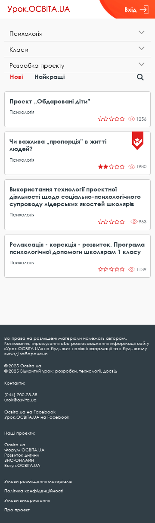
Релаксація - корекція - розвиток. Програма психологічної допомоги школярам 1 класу (77, 248)
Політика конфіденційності (33, 490)
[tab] (77, 33)
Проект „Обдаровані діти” (49, 101)
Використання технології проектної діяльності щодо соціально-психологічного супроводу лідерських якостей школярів (75, 196)
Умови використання (27, 500)
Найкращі (49, 76)
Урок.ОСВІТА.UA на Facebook (36, 417)
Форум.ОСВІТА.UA (24, 449)
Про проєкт (17, 509)
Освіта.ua (14, 444)
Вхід (130, 9)
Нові (16, 76)
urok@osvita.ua (20, 399)
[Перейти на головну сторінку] (38, 9)
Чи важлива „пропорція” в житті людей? (57, 145)
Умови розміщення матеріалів (38, 481)
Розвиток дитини (21, 454)
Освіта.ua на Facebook (30, 411)
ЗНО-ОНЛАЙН (19, 460)
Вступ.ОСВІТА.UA (22, 465)
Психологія (21, 112)
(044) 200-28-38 (20, 394)
